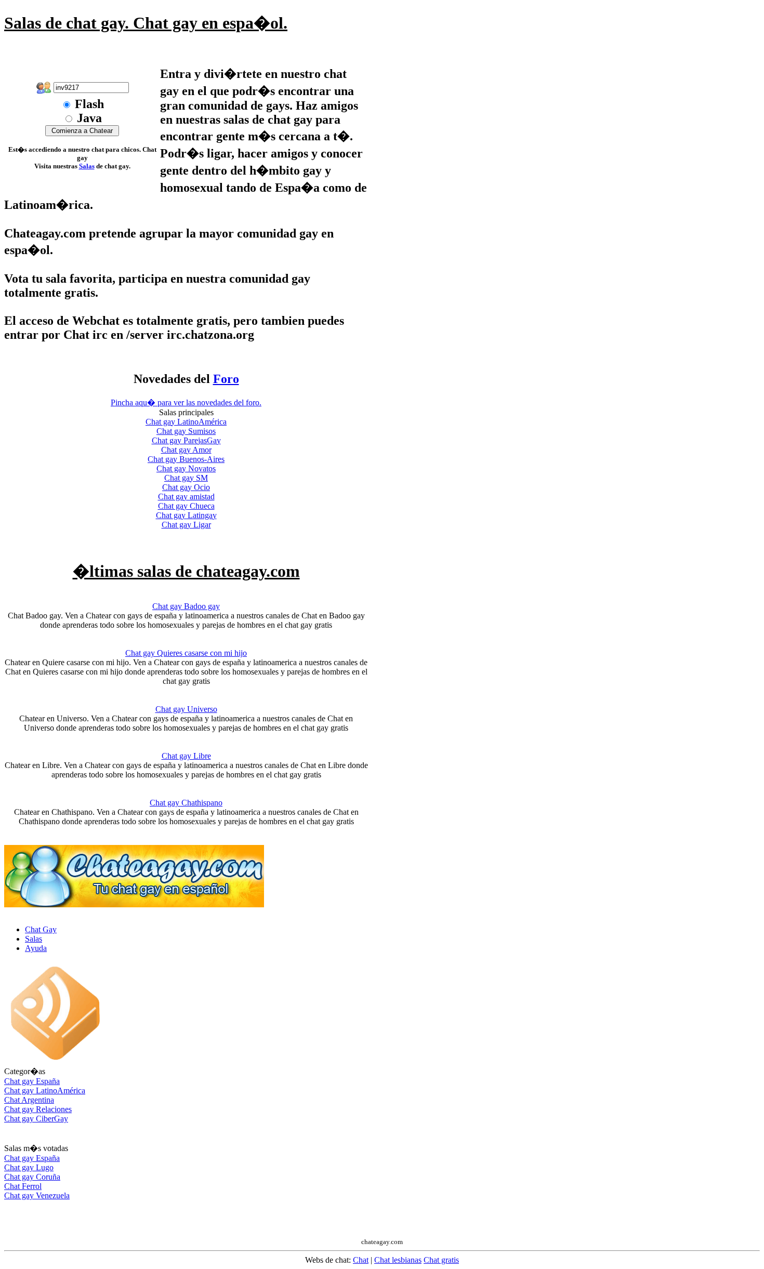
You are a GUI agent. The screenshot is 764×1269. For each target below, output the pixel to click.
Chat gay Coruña (32, 1176)
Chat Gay (41, 929)
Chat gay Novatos (186, 468)
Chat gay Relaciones (38, 1109)
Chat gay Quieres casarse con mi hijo (186, 653)
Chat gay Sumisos (186, 431)
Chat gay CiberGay (36, 1118)
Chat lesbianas (397, 1259)
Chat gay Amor (186, 449)
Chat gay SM (186, 477)
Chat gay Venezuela (37, 1195)
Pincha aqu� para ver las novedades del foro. (186, 402)
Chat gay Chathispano (186, 802)
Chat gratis (441, 1259)
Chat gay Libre (186, 755)
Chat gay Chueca (186, 505)
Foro (226, 379)
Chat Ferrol (23, 1186)
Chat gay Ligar (186, 524)
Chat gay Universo (186, 709)
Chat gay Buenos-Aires (186, 459)
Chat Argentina (29, 1099)
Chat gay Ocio (186, 487)
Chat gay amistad (186, 496)
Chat (360, 1259)
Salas (87, 166)
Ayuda (36, 948)
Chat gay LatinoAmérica (186, 421)
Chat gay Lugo (29, 1167)
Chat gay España (32, 1081)
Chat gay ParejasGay (186, 440)
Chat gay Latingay (186, 515)
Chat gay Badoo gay (186, 606)
